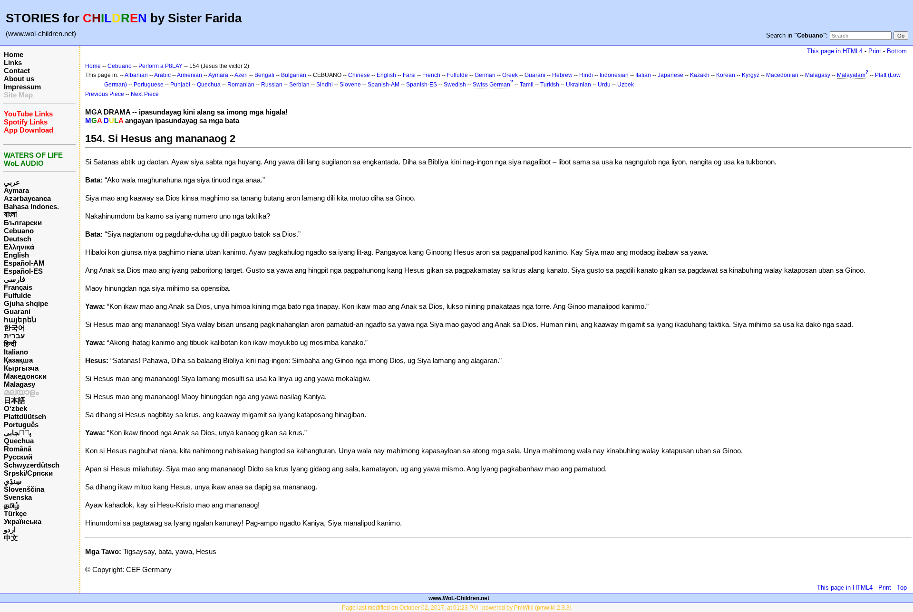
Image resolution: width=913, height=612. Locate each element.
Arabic (162, 75)
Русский (18, 457)
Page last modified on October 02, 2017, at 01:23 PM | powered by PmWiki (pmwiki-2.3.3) (457, 607)
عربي (12, 182)
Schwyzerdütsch (31, 465)
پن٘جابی (17, 433)
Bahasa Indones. (31, 206)
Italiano (16, 352)
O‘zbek (15, 408)
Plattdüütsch (25, 416)
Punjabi (180, 84)
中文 (11, 538)
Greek (510, 75)
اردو (10, 530)
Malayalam (851, 75)
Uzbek (625, 84)
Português (21, 425)
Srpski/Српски (28, 473)
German (485, 75)
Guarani (17, 311)
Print (874, 51)
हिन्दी (10, 344)
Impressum (22, 87)
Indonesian (614, 75)
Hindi (586, 75)
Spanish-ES (421, 84)
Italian (643, 75)
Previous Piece (104, 94)
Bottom (897, 51)
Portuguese (149, 84)
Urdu (604, 84)
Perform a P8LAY (160, 66)
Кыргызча (21, 368)
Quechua (19, 441)
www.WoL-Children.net (458, 598)
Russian (271, 84)
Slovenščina (24, 489)
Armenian (189, 75)
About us (19, 79)
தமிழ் (11, 505)
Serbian (299, 84)
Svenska (18, 497)
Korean (725, 75)
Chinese (359, 75)
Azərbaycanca (27, 198)
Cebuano (19, 231)
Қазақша (18, 360)
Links (13, 62)
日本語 (14, 400)
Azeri (241, 75)
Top (902, 587)
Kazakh (699, 75)
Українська (22, 521)
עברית (14, 336)
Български (23, 223)
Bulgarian (293, 75)
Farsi (409, 75)
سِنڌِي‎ (13, 481)
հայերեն (20, 320)
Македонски (25, 376)
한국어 (14, 328)
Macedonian (782, 75)
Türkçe (15, 513)
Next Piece (145, 94)
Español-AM (24, 263)
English (16, 255)
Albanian (136, 75)
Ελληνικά (19, 247)
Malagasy (19, 384)
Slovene (350, 84)
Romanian (240, 84)
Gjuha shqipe (26, 303)
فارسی (14, 279)
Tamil (527, 84)
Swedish (455, 84)
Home (13, 54)
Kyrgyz (750, 75)
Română (17, 449)
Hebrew (562, 75)
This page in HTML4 (835, 51)
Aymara (16, 190)
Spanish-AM (383, 84)
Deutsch (17, 239)
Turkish (549, 84)
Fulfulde (17, 295)
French (431, 75)
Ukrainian (578, 84)
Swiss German (491, 84)
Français (18, 287)
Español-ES (23, 271)
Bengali (264, 75)
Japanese (670, 75)
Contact (17, 71)
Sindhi (324, 84)
